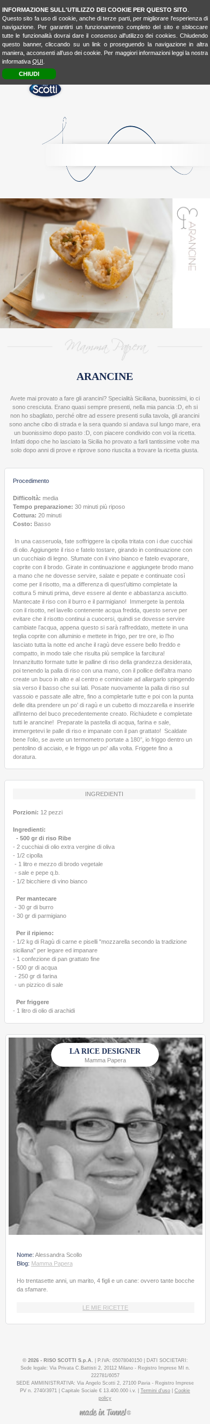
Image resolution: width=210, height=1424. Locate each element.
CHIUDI (29, 74)
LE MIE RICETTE (105, 1307)
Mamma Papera (52, 1263)
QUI (37, 61)
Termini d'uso (155, 1390)
